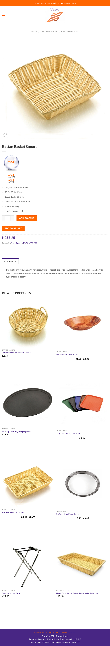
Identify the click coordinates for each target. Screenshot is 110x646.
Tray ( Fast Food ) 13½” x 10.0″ (69, 433)
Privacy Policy (69, 632)
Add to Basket (13, 228)
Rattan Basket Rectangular (13, 512)
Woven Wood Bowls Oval (67, 354)
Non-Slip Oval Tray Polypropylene (16, 431)
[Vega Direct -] (55, 16)
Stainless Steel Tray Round (67, 514)
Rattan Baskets (70, 31)
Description (10, 261)
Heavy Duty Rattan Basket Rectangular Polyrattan (77, 593)
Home (33, 31)
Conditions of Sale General (47, 632)
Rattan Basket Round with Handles (17, 353)
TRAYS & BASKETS (49, 31)
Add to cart (26, 218)
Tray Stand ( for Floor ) (11, 593)
